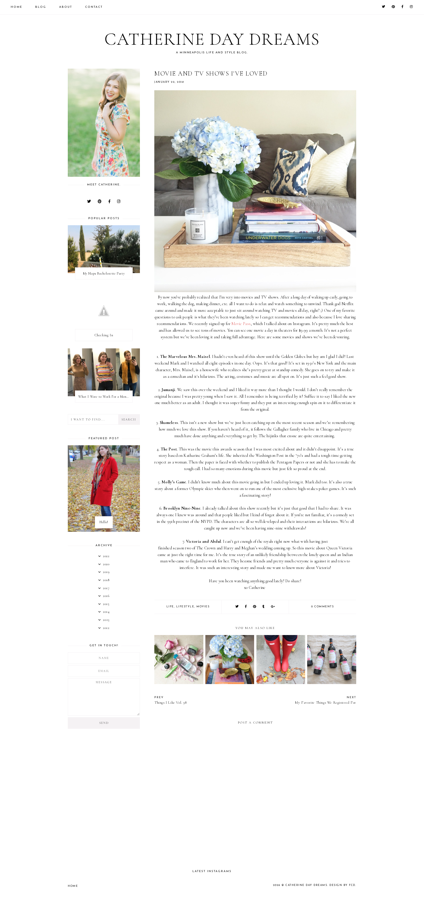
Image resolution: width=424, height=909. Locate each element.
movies (202, 606)
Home (16, 7)
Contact (94, 7)
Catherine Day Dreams (212, 39)
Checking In (104, 335)
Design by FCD (342, 885)
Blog (40, 7)
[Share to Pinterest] (255, 606)
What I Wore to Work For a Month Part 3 (105, 397)
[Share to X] (237, 606)
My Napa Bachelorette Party (104, 273)
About (65, 7)
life (170, 606)
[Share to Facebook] (246, 606)
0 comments (322, 606)
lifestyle (185, 606)
